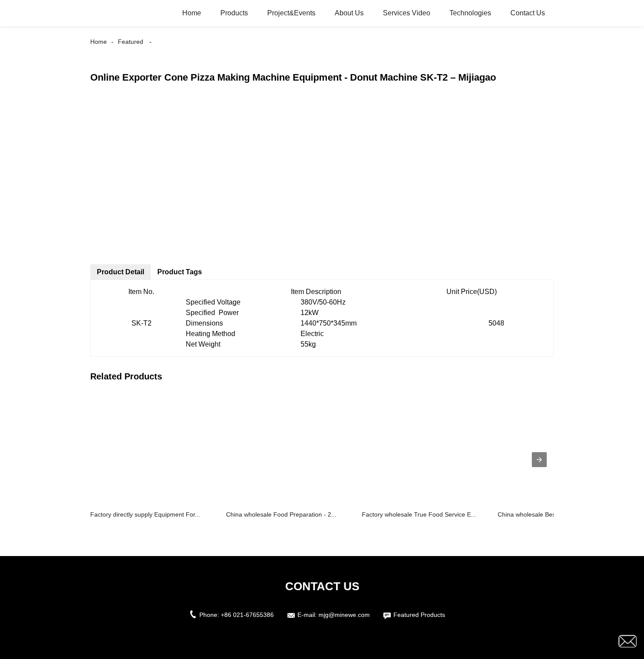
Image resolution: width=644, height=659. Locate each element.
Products (234, 13)
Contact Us (527, 13)
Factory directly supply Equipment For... (145, 514)
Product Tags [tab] (179, 272)
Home (191, 13)
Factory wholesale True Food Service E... (419, 514)
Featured (130, 41)
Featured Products (419, 614)
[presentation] (539, 459)
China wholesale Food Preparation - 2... (281, 514)
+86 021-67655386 (247, 614)
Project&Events (291, 13)
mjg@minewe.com (344, 614)
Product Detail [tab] (120, 272)
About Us (349, 13)
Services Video (406, 13)
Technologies (470, 13)
